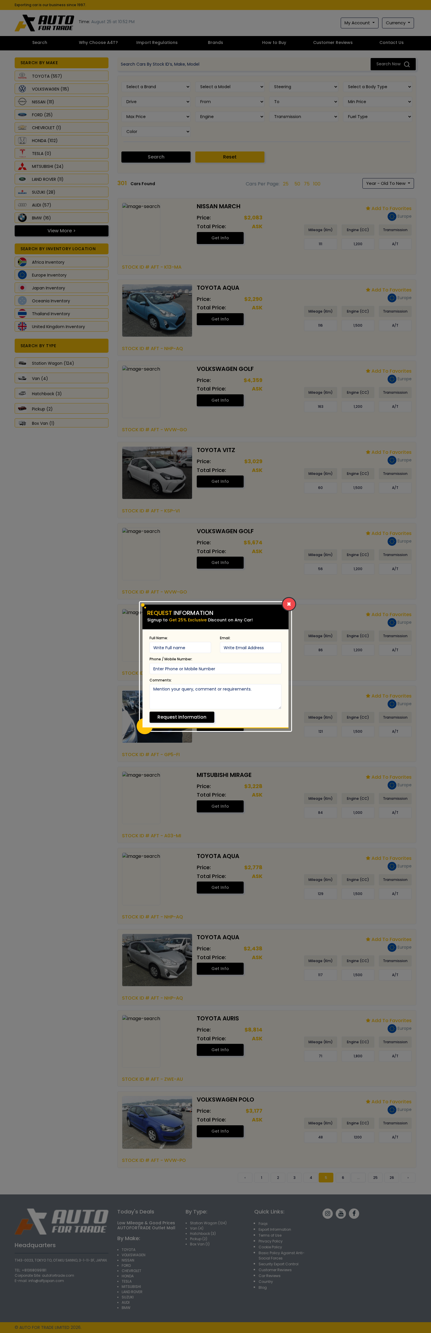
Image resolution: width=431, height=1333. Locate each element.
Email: (225, 637)
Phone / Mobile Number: (171, 659)
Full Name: (159, 637)
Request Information (181, 717)
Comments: (161, 680)
